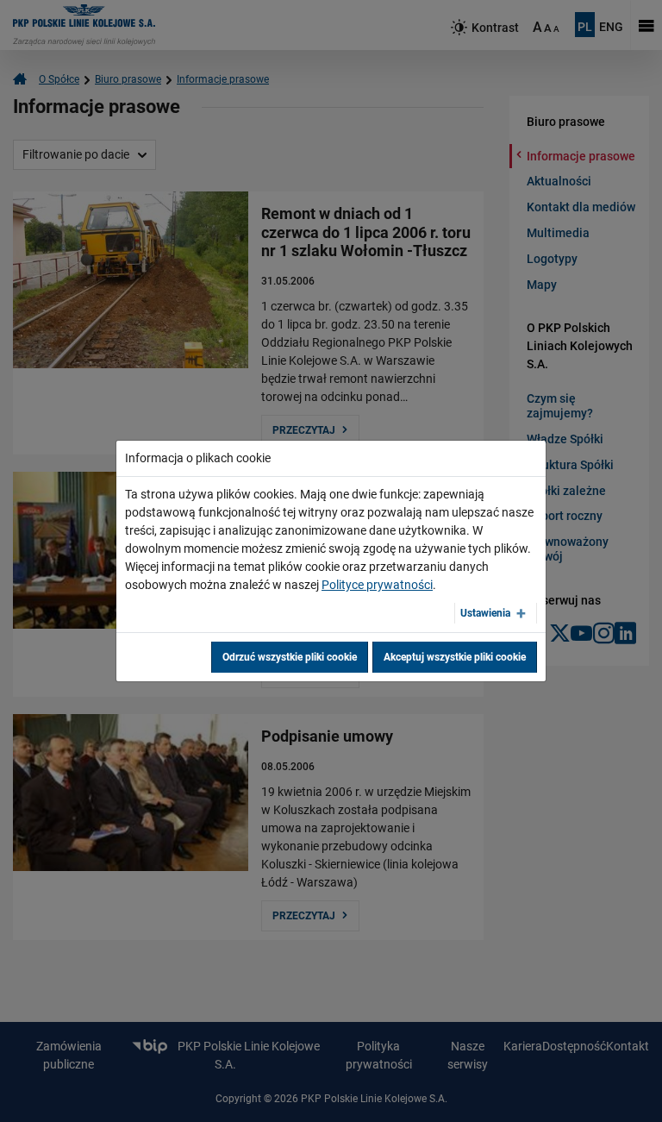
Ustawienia (485, 613)
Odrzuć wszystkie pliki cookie (289, 657)
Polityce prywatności (377, 585)
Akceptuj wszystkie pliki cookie (455, 657)
